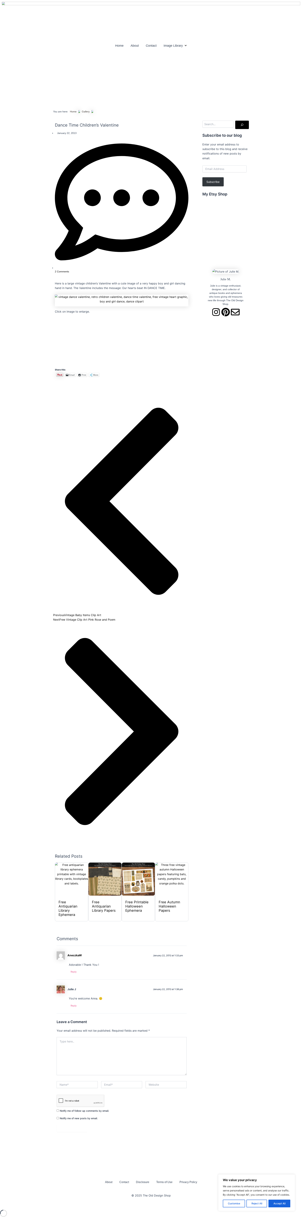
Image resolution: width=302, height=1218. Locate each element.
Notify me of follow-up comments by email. (84, 1110)
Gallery (86, 111)
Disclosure (142, 1182)
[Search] (242, 125)
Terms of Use (164, 1182)
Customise (234, 1203)
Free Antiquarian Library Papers (104, 906)
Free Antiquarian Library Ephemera (68, 908)
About (135, 45)
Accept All (279, 1203)
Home (119, 45)
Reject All (256, 1203)
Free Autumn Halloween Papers (169, 906)
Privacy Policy (188, 1182)
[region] (256, 1192)
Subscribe (213, 182)
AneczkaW (74, 955)
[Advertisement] (151, 77)
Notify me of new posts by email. (79, 1118)
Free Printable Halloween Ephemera (137, 906)
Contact (151, 45)
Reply (74, 971)
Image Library (173, 45)
